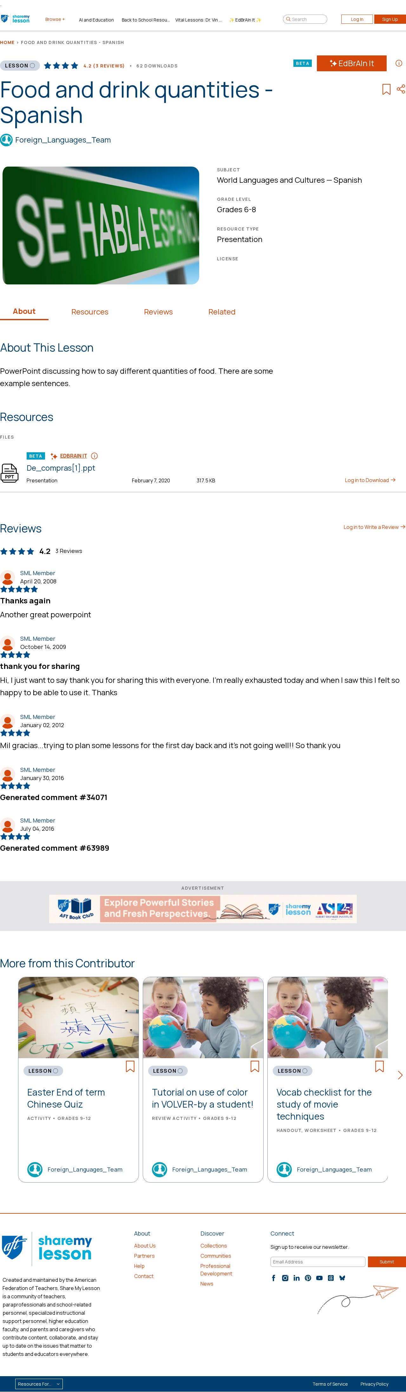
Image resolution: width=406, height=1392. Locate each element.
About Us (145, 1245)
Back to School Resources (146, 20)
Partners (144, 1255)
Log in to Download (367, 480)
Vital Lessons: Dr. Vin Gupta (199, 20)
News (206, 1283)
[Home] (15, 19)
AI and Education (96, 20)
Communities (215, 1255)
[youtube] (319, 1278)
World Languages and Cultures (271, 180)
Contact (144, 1276)
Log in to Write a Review (372, 527)
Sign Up (390, 19)
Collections (213, 1245)
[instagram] (285, 1278)
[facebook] (274, 1278)
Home (7, 42)
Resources (89, 312)
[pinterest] (308, 1278)
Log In (357, 19)
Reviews (158, 312)
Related (222, 312)
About (24, 311)
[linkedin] (296, 1278)
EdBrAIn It (356, 63)
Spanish (348, 180)
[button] (402, 1076)
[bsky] (342, 1278)
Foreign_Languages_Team (63, 139)
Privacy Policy (374, 1384)
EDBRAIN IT (73, 455)
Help (139, 1265)
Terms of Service (330, 1384)
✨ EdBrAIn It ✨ (245, 20)
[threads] (331, 1278)
